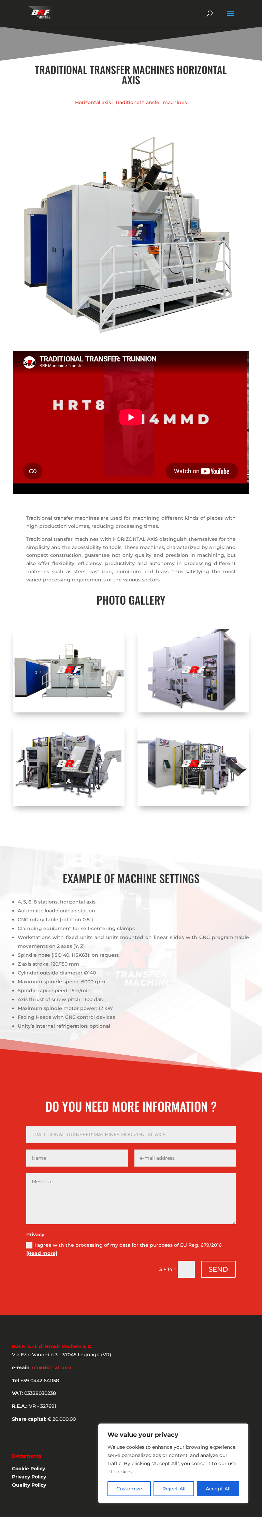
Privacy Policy (29, 1477)
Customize (129, 1489)
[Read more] (41, 1253)
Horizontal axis (93, 102)
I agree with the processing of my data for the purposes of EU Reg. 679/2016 (124, 1249)
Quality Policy (29, 1485)
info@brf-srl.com (50, 1367)
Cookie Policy (28, 1468)
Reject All (174, 1489)
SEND (218, 1269)
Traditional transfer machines (151, 102)
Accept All (218, 1489)
